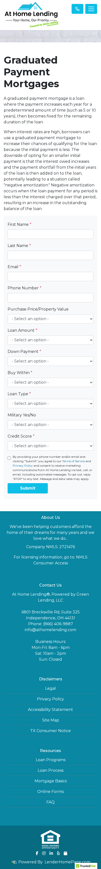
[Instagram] (44, 853)
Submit (27, 488)
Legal (50, 688)
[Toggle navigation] (91, 9)
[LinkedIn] (51, 853)
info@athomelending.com (50, 629)
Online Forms (50, 791)
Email (14, 266)
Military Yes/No (22, 415)
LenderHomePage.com (67, 862)
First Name (19, 224)
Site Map (50, 720)
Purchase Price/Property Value (38, 309)
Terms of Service (73, 461)
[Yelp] (58, 853)
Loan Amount (22, 330)
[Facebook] (37, 853)
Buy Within (20, 372)
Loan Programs (50, 759)
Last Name (19, 245)
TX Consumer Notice (50, 730)
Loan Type (19, 394)
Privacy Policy (23, 465)
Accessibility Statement (50, 709)
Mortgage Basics (51, 781)
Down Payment (24, 351)
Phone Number (24, 288)
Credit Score (21, 436)
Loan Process (50, 770)
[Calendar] (65, 853)
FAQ (50, 802)
